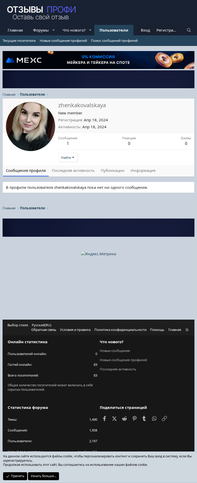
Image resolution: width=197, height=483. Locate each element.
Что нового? (74, 30)
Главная (15, 30)
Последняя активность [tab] (73, 170)
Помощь (157, 329)
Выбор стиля (17, 325)
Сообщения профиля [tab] (26, 170)
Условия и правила (75, 329)
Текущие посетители (19, 40)
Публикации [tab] (112, 170)
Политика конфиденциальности (120, 329)
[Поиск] (188, 30)
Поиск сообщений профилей (114, 40)
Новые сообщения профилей (63, 40)
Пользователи (114, 30)
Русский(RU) (41, 325)
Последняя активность (118, 369)
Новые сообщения (115, 350)
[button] (53, 30)
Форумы (41, 30)
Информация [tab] (143, 170)
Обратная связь (43, 329)
